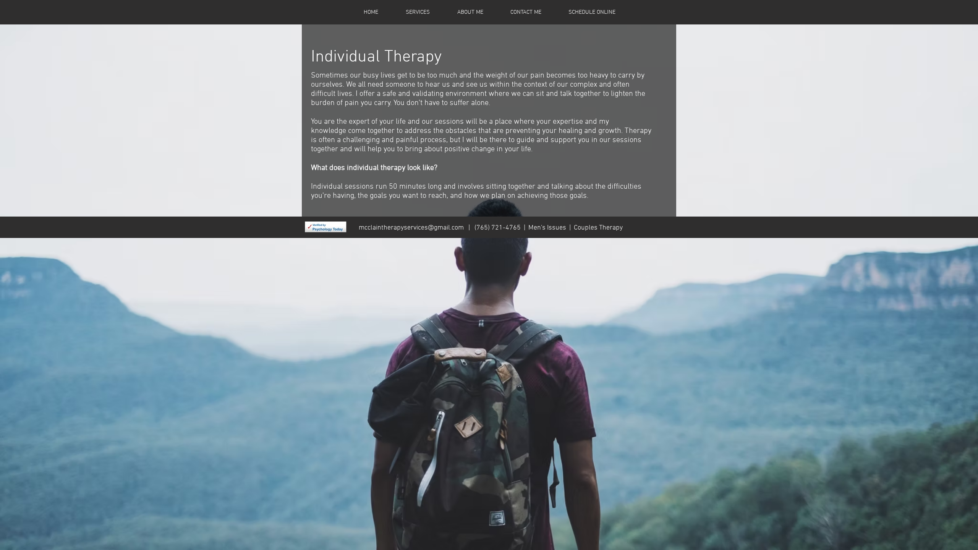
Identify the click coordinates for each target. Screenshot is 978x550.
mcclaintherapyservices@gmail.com (411, 228)
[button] (418, 12)
